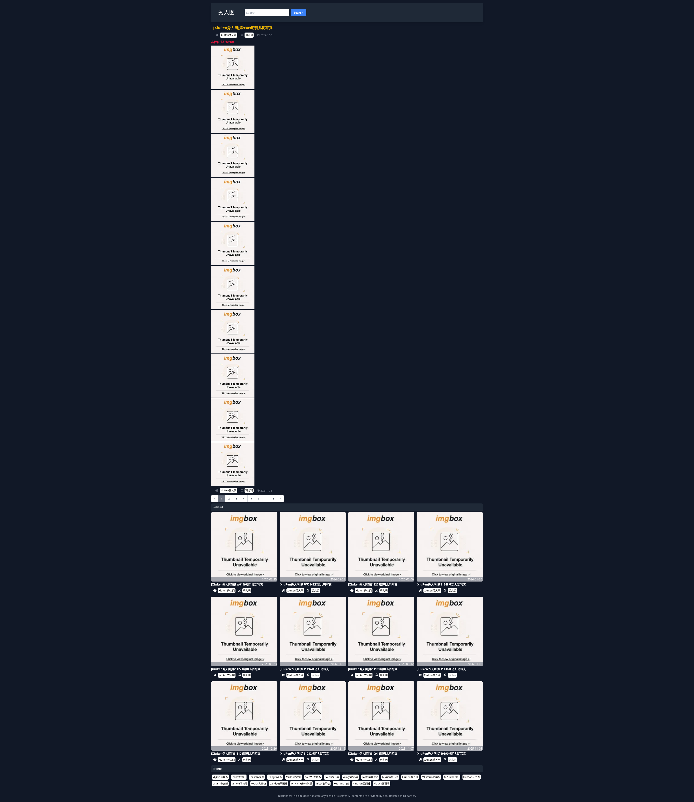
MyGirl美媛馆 (220, 777)
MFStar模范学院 (431, 777)
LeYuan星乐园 (390, 777)
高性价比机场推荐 (222, 42)
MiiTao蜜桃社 (293, 777)
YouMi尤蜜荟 (258, 783)
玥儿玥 (249, 35)
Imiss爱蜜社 (239, 777)
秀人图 (226, 12)
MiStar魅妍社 (452, 777)
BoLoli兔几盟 (332, 777)
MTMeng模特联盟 (301, 783)
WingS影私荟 (350, 777)
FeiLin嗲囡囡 (256, 777)
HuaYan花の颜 (471, 777)
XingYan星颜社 (361, 783)
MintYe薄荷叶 (239, 783)
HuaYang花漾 (341, 783)
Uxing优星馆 (275, 777)
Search (298, 13)
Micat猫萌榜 (323, 783)
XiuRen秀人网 (228, 35)
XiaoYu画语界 (382, 783)
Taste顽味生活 (370, 777)
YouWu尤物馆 (313, 777)
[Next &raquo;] (280, 498)
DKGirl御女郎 (220, 783)
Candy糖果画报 (278, 783)
